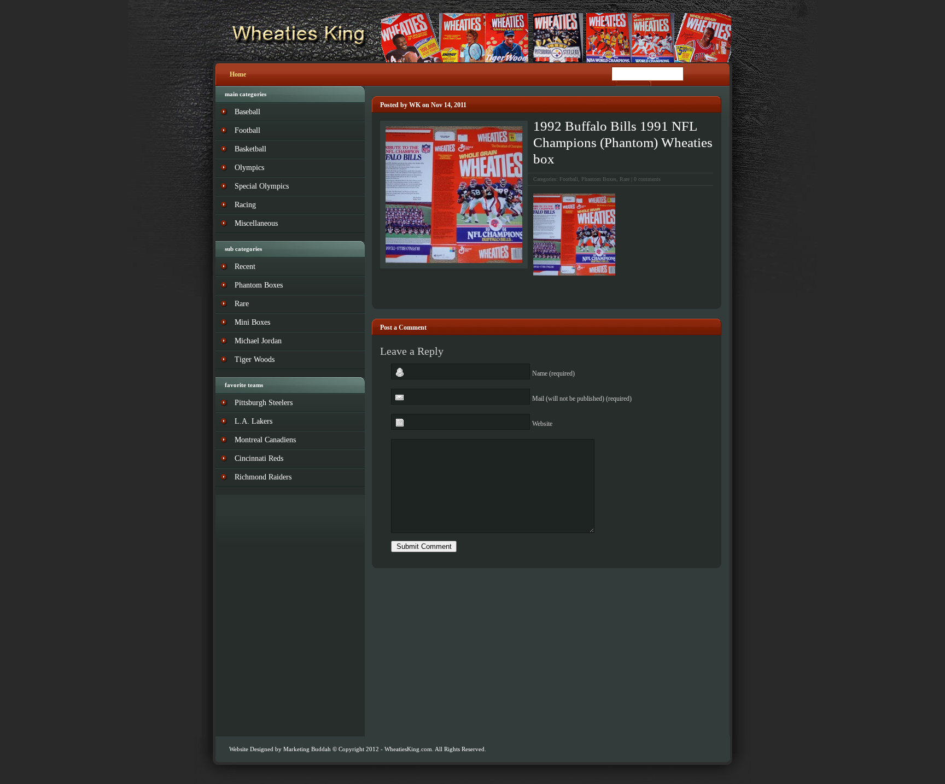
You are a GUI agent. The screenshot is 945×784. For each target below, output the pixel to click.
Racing (245, 205)
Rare (624, 179)
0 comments (647, 179)
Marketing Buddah (307, 749)
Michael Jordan (258, 341)
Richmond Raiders (263, 477)
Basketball (250, 149)
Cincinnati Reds (259, 458)
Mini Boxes (252, 322)
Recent (245, 266)
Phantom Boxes (598, 179)
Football (568, 179)
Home (238, 74)
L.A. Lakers (253, 421)
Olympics (249, 167)
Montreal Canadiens (265, 440)
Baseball (247, 112)
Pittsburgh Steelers (264, 403)
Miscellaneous (256, 223)
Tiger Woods (255, 359)
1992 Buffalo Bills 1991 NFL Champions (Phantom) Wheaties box (623, 142)
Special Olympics (262, 186)
